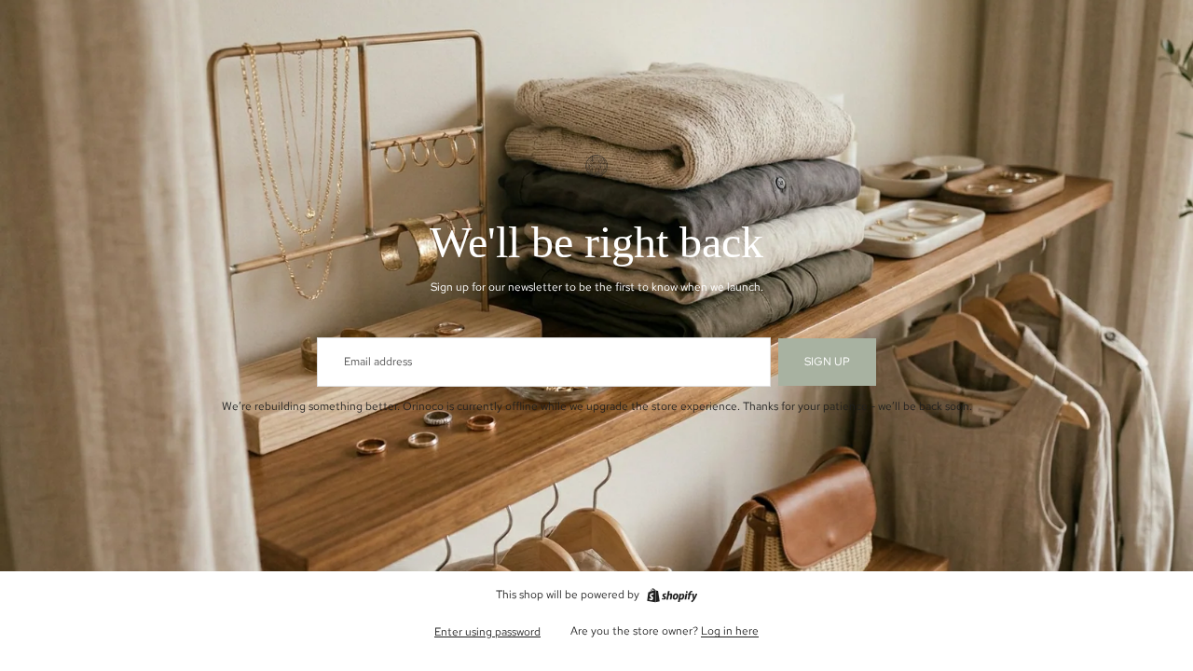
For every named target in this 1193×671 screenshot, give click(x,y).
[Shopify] (672, 595)
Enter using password (487, 631)
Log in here (730, 630)
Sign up (827, 361)
